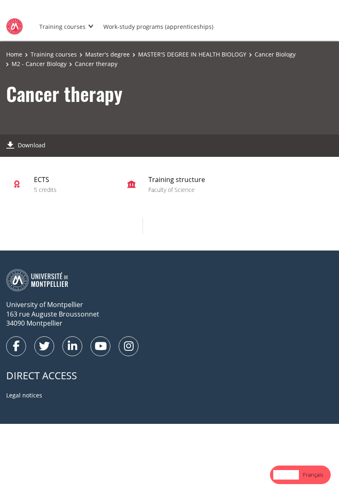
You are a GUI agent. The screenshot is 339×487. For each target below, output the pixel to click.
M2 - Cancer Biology (39, 64)
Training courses (62, 27)
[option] (313, 475)
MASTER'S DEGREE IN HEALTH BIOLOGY (192, 54)
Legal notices (24, 395)
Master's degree (107, 54)
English (286, 474)
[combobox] (286, 475)
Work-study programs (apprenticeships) (158, 27)
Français (313, 474)
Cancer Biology (275, 54)
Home (14, 54)
